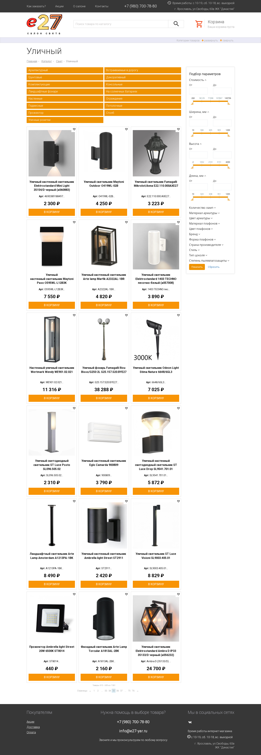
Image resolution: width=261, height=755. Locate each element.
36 (117, 691)
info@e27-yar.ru (133, 731)
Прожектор (36, 112)
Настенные (35, 98)
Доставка (33, 727)
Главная (32, 61)
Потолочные (114, 105)
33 (106, 691)
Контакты (101, 6)
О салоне (79, 6)
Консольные (114, 84)
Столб (110, 112)
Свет (59, 61)
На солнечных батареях (121, 91)
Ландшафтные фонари (43, 91)
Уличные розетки (39, 120)
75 (129, 691)
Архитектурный (38, 70)
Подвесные (35, 105)
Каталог (46, 61)
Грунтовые (35, 77)
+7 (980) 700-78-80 (140, 6)
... (102, 691)
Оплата (31, 732)
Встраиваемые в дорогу (122, 70)
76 (133, 691)
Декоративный (116, 77)
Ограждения (114, 98)
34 (109, 691)
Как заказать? (36, 6)
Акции (59, 6)
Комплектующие (39, 84)
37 (121, 691)
